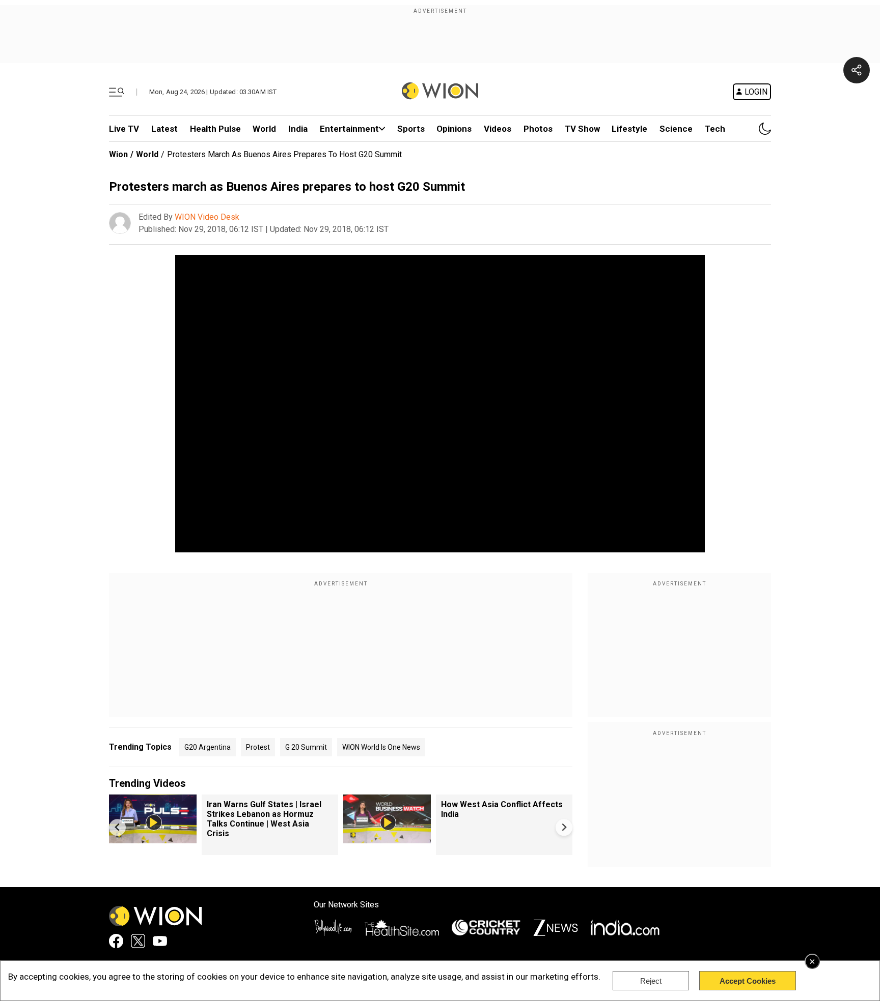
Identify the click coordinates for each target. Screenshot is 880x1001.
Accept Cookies (748, 981)
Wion (118, 154)
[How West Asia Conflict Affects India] (387, 838)
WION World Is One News (381, 747)
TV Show (582, 129)
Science (676, 129)
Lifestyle (629, 129)
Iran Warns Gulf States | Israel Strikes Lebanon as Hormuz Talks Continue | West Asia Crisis (264, 819)
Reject (651, 981)
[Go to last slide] (117, 827)
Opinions (454, 129)
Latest (164, 129)
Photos (538, 129)
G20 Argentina (207, 747)
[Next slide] (564, 827)
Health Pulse (215, 129)
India (298, 129)
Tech (715, 129)
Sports (411, 129)
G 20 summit (306, 747)
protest (258, 747)
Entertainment (349, 129)
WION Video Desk (207, 217)
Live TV (124, 129)
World (264, 129)
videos (497, 129)
